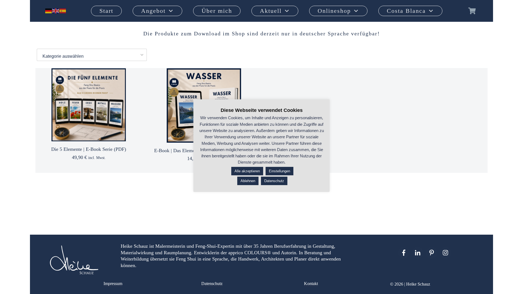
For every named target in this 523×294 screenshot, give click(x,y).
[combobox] (92, 55)
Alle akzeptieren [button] (247, 171)
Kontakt (311, 283)
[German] (48, 10)
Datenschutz (212, 283)
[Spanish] (62, 10)
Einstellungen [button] (279, 171)
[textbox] (91, 56)
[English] (55, 10)
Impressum (113, 283)
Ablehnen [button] (248, 181)
